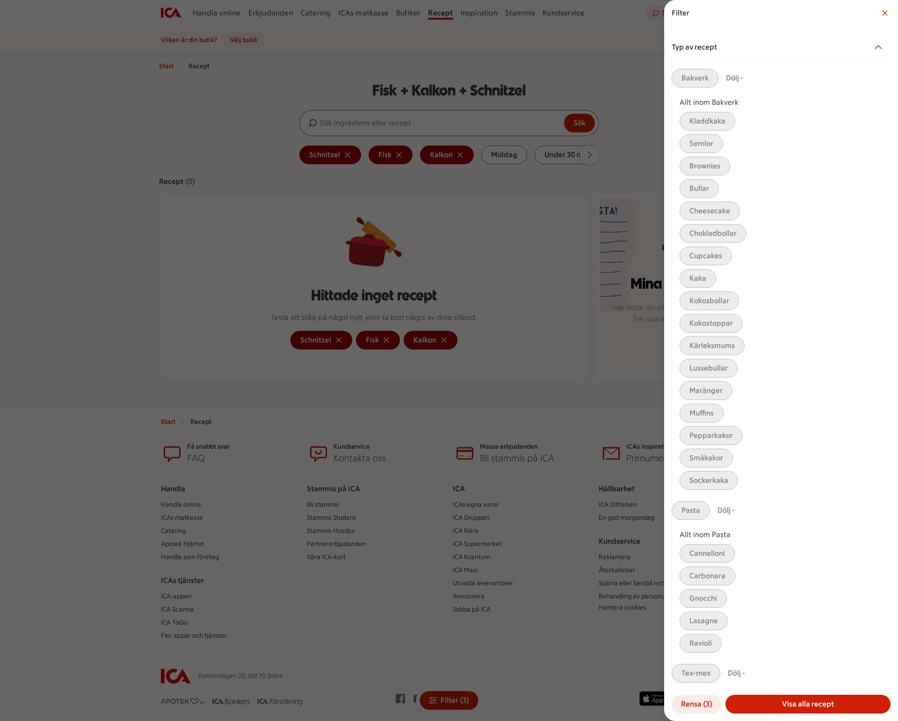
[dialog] (781, 360)
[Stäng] (885, 13)
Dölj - (734, 77)
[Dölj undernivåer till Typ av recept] (880, 47)
